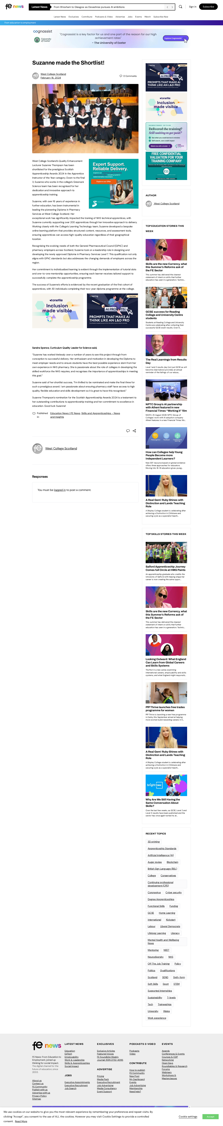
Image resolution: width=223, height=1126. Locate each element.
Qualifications (167, 970)
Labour (151, 926)
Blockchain (172, 862)
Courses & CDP (170, 1056)
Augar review (155, 862)
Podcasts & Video (104, 16)
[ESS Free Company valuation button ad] (166, 165)
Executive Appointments (77, 1082)
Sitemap (36, 1098)
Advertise (120, 16)
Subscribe (208, 6)
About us (37, 1080)
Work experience (157, 1018)
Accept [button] (210, 1116)
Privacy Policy (39, 1095)
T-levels (171, 997)
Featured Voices (105, 1053)
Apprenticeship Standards (162, 848)
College (152, 875)
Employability (72, 1056)
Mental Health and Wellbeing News (163, 941)
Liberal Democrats (170, 926)
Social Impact (72, 1066)
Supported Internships (160, 990)
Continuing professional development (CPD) (160, 884)
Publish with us (40, 1089)
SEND (165, 977)
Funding (174, 906)
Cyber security (174, 892)
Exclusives (74, 16)
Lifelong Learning (157, 933)
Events (138, 16)
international (154, 919)
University (153, 1011)
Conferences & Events (173, 1053)
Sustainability (155, 997)
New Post (134, 1076)
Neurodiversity (156, 956)
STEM (177, 983)
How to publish (137, 1070)
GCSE (151, 912)
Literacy (175, 933)
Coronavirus (154, 892)
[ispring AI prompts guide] (112, 326)
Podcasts (134, 1050)
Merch (148, 16)
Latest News (60, 16)
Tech (150, 1004)
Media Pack (103, 1079)
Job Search (70, 1088)
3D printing (154, 841)
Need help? (135, 1091)
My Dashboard (137, 1079)
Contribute (87, 16)
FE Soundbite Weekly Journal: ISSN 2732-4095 (110, 1058)
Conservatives (168, 875)
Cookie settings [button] (188, 1116)
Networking (168, 1059)
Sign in (192, 6)
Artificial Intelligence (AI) (161, 855)
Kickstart (170, 919)
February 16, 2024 (51, 77)
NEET (166, 950)
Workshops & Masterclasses (169, 1077)
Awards (166, 1050)
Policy (178, 963)
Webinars (167, 1072)
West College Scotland (53, 74)
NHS (170, 956)
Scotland (152, 977)
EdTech (68, 1053)
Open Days (167, 1063)
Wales (166, 1011)
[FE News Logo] (14, 6)
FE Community (39, 1086)
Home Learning (167, 912)
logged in (60, 490)
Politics (151, 970)
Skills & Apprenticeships (77, 1063)
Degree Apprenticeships (161, 899)
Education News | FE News (65, 413)
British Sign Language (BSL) (162, 868)
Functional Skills (156, 906)
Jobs (130, 16)
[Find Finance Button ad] (166, 136)
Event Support (104, 1091)
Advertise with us (41, 1092)
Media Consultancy (107, 1088)
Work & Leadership (74, 1059)
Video (132, 1053)
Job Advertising (105, 1085)
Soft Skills (153, 983)
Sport (166, 983)
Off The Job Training (159, 963)
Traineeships (164, 1004)
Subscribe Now (160, 16)
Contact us (38, 1083)
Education (70, 1050)
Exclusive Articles (106, 1050)
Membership (136, 1088)
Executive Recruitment (76, 1085)
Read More (21, 1121)
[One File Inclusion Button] (57, 326)
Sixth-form (179, 977)
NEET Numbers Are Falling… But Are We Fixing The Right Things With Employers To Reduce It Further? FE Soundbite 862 (109, 7)
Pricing (100, 1076)
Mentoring (153, 950)
